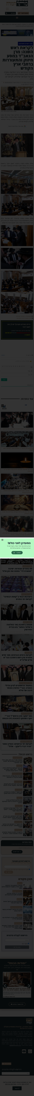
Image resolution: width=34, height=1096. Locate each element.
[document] (17, 548)
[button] (2, 539)
